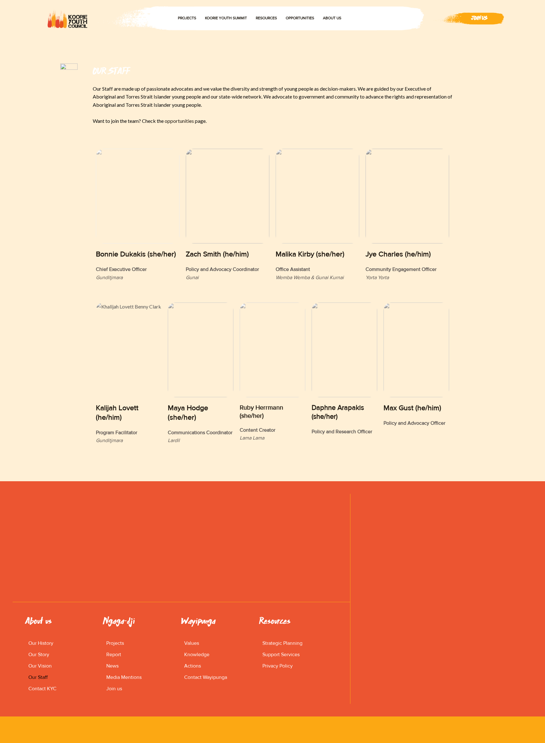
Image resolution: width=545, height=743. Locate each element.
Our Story (38, 654)
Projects (187, 18)
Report (113, 654)
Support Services (281, 654)
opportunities (179, 121)
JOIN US (479, 18)
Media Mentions (124, 677)
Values (191, 643)
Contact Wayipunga (205, 677)
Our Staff (38, 677)
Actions (192, 666)
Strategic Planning (282, 643)
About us (332, 18)
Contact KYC (42, 689)
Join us (114, 689)
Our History (40, 643)
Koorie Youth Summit (226, 18)
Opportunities (300, 18)
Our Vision (40, 666)
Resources (266, 18)
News (112, 666)
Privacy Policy (277, 666)
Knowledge (196, 654)
